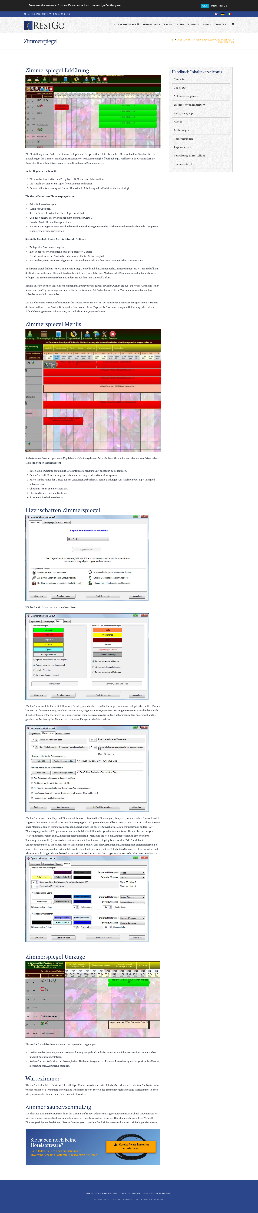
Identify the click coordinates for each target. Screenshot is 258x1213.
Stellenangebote (161, 1193)
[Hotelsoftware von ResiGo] (44, 25)
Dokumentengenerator (187, 96)
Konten (178, 121)
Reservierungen (183, 138)
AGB (145, 1193)
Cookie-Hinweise (130, 1193)
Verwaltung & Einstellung (190, 155)
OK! (204, 5)
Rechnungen (181, 130)
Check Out (180, 87)
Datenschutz (110, 1193)
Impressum (92, 1193)
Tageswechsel (182, 147)
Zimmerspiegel (183, 164)
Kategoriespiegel (184, 113)
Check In (179, 79)
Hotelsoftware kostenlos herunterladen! (134, 1146)
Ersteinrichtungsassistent (189, 104)
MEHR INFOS (219, 5)
